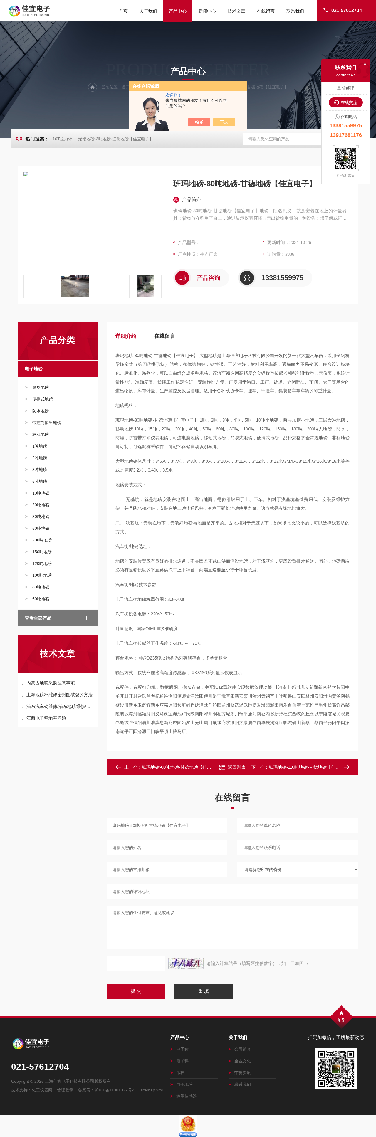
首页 (123, 11)
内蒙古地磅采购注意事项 (50, 682)
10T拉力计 (62, 139)
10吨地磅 (40, 493)
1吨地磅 (39, 446)
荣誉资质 (242, 1072)
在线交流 (349, 102)
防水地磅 (40, 410)
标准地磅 (40, 434)
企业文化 (242, 1061)
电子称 (182, 1049)
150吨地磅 (42, 551)
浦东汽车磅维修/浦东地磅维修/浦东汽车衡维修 (60, 706)
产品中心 (178, 11)
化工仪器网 (42, 1090)
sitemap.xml (151, 1090)
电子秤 (182, 1061)
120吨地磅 (42, 563)
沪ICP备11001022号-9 (115, 1090)
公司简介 (242, 1049)
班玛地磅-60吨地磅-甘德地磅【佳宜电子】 (183, 767)
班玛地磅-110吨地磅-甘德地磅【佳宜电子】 (311, 767)
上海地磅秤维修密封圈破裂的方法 (59, 694)
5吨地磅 (39, 481)
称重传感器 (186, 1096)
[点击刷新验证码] (186, 963)
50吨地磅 (40, 528)
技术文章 (236, 11)
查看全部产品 (38, 617)
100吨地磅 (42, 575)
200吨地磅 (42, 540)
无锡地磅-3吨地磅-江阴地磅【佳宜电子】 (115, 139)
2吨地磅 (39, 457)
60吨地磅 (40, 598)
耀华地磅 (40, 387)
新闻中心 (207, 11)
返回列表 (237, 767)
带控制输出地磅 (46, 422)
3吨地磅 (39, 469)
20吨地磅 (40, 504)
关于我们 (148, 11)
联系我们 (295, 11)
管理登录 (65, 1090)
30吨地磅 (40, 516)
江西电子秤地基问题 (46, 718)
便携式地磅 (42, 399)
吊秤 (180, 1072)
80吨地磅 (40, 587)
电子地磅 (34, 368)
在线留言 (266, 11)
